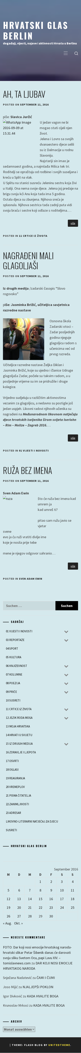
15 (40, 899)
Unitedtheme (59, 1045)
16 (51, 899)
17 (62, 899)
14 (30, 899)
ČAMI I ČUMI (46, 977)
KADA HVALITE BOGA (42, 996)
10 (62, 890)
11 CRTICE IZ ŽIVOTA (33, 236)
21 (30, 907)
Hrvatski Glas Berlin (35, 30)
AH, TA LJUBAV (24, 94)
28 (30, 916)
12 (8, 899)
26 (8, 916)
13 (19, 899)
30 (51, 916)
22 (40, 907)
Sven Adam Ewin (30, 578)
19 (8, 907)
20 (19, 907)
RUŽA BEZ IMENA (27, 470)
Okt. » (18, 923)
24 (62, 907)
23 (51, 907)
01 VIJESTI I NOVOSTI (34, 450)
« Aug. (7, 923)
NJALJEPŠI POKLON (38, 987)
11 (72, 890)
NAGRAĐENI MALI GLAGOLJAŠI (28, 260)
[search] (76, 53)
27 (19, 916)
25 (72, 907)
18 (72, 899)
